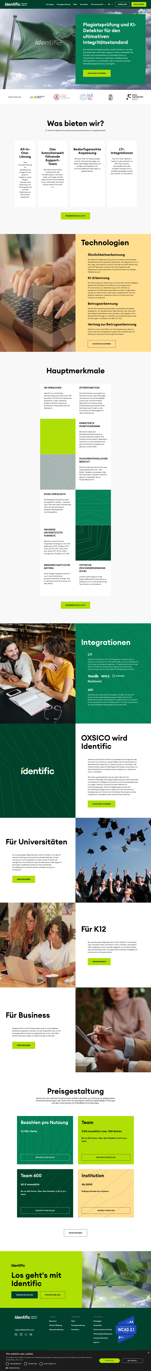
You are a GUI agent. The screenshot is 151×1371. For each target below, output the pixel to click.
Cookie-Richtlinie (100, 1338)
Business (53, 1321)
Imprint (96, 1342)
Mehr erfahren (23, 879)
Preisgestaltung (63, 4)
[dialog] (75, 1360)
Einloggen (139, 4)
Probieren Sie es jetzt (75, 216)
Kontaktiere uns (52, 1295)
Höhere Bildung (55, 1325)
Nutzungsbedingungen (102, 1334)
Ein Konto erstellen (45, 1157)
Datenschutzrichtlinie (102, 1329)
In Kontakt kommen (97, 73)
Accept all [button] (109, 1361)
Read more (19, 1360)
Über (75, 4)
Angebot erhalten (106, 1210)
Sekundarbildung (56, 1329)
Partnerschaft (97, 4)
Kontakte (84, 4)
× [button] (148, 1353)
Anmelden (122, 4)
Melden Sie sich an (24, 1295)
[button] (51, 1368)
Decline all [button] (132, 1361)
